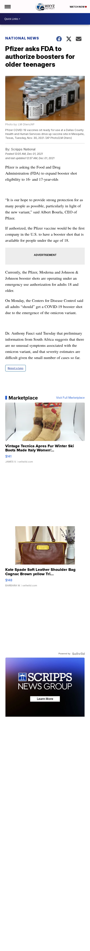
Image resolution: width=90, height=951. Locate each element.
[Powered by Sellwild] (78, 653)
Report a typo (15, 368)
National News (22, 38)
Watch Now (77, 6)
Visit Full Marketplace (70, 397)
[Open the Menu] (7, 6)
